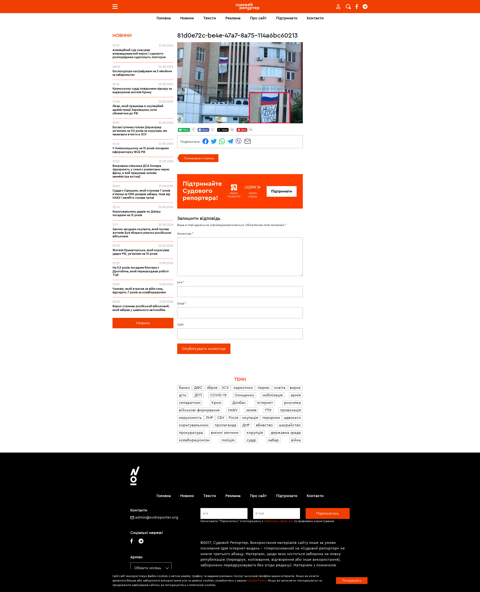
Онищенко (244, 395)
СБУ (220, 418)
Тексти (209, 18)
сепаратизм (189, 403)
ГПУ (268, 410)
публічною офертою (278, 521)
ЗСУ (225, 388)
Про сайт (258, 18)
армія (296, 395)
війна (296, 440)
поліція (228, 440)
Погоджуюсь (351, 580)
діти (182, 395)
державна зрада (286, 433)
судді (251, 440)
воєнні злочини (224, 433)
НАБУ (233, 410)
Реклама (233, 18)
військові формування (199, 410)
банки (184, 388)
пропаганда (225, 425)
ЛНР (209, 418)
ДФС (198, 388)
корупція (255, 433)
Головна (164, 18)
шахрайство (290, 425)
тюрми (263, 388)
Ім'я (180, 282)
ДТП (198, 395)
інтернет (265, 403)
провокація (290, 410)
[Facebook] (357, 6)
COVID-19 (218, 395)
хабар (273, 440)
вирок (295, 388)
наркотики (243, 388)
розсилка (292, 403)
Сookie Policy (256, 580)
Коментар (185, 233)
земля (251, 410)
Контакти (315, 18)
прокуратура (191, 433)
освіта (279, 388)
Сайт (180, 324)
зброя (212, 388)
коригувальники (193, 425)
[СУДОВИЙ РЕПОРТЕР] (247, 6)
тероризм (271, 418)
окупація (250, 418)
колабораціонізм (194, 440)
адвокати (292, 418)
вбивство (264, 425)
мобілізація (272, 395)
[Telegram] (365, 6)
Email (181, 303)
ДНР (246, 425)
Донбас (239, 403)
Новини (187, 18)
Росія (233, 418)
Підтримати (286, 18)
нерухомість (190, 418)
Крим (216, 403)
